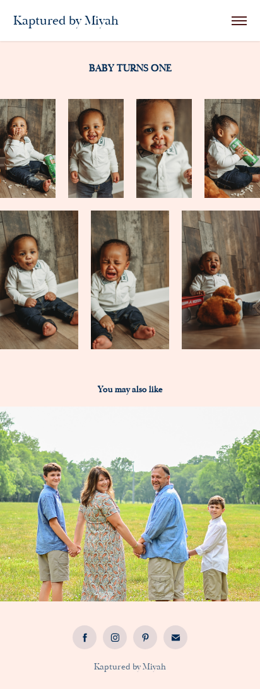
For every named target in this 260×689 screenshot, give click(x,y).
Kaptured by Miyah (66, 20)
